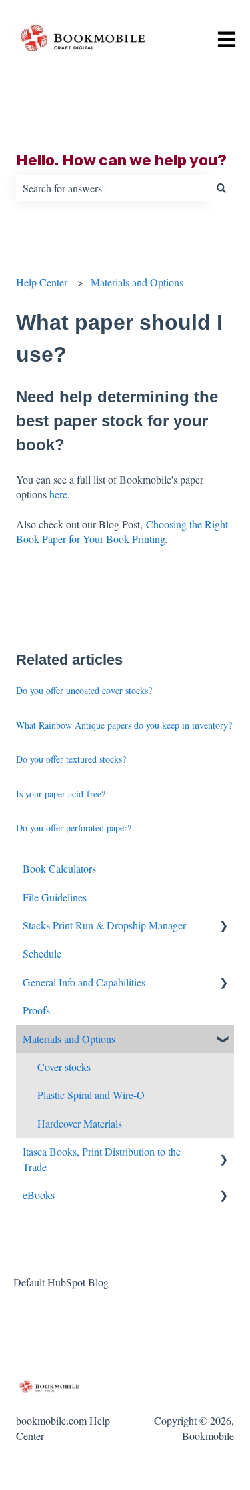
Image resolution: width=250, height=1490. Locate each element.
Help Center (41, 282)
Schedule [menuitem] (42, 953)
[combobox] (112, 188)
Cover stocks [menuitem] (64, 1067)
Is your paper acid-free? (60, 793)
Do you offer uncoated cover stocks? (84, 690)
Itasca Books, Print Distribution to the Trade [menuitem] (102, 1158)
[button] (223, 926)
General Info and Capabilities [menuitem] (84, 982)
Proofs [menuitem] (36, 1010)
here (58, 494)
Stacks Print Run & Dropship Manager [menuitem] (104, 925)
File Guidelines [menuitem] (55, 897)
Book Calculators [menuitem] (59, 868)
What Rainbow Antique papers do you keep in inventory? (124, 725)
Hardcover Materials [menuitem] (79, 1123)
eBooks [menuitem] (39, 1195)
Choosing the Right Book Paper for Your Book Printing (122, 531)
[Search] (221, 188)
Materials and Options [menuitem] (69, 1039)
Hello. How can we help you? (121, 160)
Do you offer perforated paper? (73, 827)
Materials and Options (137, 282)
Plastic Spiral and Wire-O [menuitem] (91, 1095)
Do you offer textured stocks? (71, 759)
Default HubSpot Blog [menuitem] (61, 1282)
